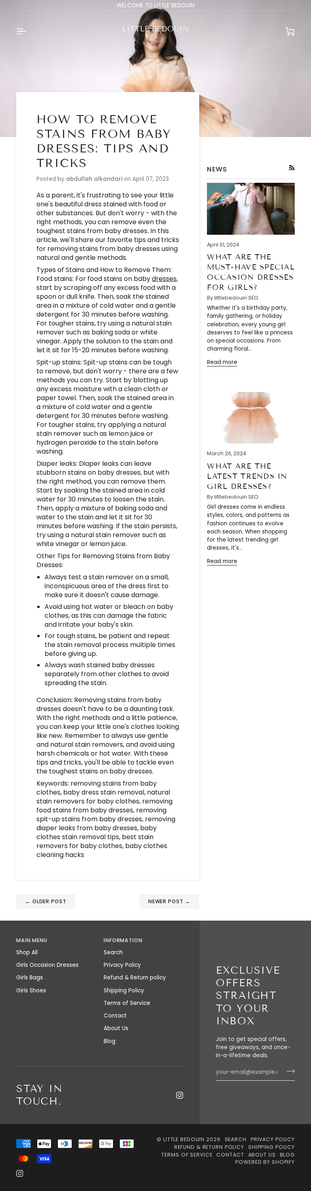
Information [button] (123, 940)
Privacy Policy (122, 965)
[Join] (288, 1071)
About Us (116, 1028)
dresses (164, 278)
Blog (109, 1041)
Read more (222, 362)
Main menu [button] (31, 940)
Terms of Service (127, 1003)
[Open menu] (28, 31)
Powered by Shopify (265, 1162)
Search (113, 952)
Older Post (45, 901)
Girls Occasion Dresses (47, 965)
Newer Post (169, 901)
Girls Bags (29, 977)
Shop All (27, 952)
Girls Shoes (31, 990)
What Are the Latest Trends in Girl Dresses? (247, 476)
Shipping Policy (124, 990)
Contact (115, 1016)
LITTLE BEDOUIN (183, 1139)
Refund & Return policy (135, 977)
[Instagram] (179, 1095)
